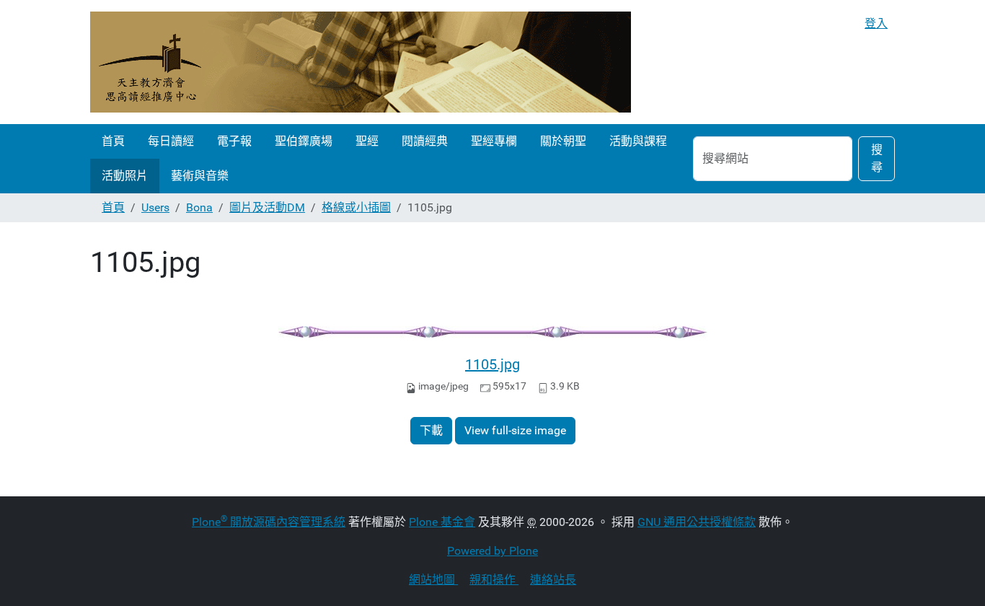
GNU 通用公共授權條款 (696, 522)
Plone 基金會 (442, 522)
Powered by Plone (492, 551)
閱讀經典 (425, 141)
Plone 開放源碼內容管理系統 (268, 522)
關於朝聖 (563, 141)
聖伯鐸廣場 (303, 141)
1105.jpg (492, 364)
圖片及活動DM (267, 207)
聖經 (367, 141)
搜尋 (877, 158)
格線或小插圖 (356, 207)
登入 (876, 23)
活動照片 (125, 176)
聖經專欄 (494, 141)
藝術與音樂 (200, 176)
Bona (199, 207)
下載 (431, 430)
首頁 (113, 141)
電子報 (234, 141)
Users (155, 207)
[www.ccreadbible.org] (360, 62)
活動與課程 (638, 141)
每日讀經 (171, 141)
